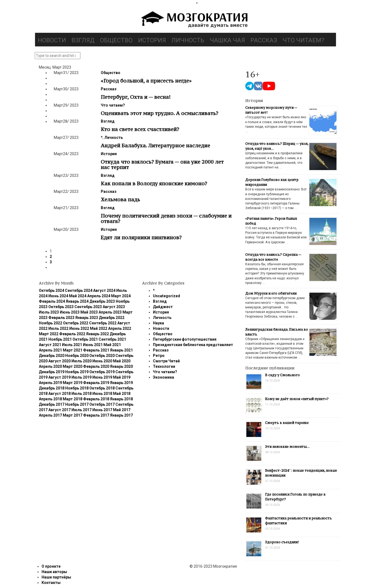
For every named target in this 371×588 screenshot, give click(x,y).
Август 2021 (50, 345)
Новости (52, 40)
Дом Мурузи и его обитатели (271, 293)
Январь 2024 (77, 301)
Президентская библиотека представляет (193, 345)
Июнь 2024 (58, 296)
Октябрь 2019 (102, 372)
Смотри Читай (166, 361)
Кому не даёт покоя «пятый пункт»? (297, 399)
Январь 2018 (121, 399)
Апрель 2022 (119, 328)
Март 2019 (72, 383)
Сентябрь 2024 (78, 290)
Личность (187, 40)
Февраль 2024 (52, 301)
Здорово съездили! (282, 542)
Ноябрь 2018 (77, 388)
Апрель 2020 (50, 366)
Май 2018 (121, 393)
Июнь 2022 (79, 328)
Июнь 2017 (102, 410)
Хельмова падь (120, 199)
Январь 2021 (121, 350)
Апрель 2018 (50, 399)
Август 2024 (104, 290)
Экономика (163, 377)
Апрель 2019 (50, 383)
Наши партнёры (56, 577)
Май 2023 (89, 312)
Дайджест (163, 307)
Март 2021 (72, 350)
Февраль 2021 (96, 350)
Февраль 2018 (96, 399)
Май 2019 (121, 377)
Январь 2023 (86, 317)
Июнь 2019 (102, 377)
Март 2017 (72, 415)
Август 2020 (59, 361)
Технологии (164, 366)
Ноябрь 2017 (77, 404)
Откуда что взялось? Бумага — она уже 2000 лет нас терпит (162, 164)
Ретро (159, 355)
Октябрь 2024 (51, 290)
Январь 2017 (121, 415)
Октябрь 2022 (75, 323)
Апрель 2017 (50, 415)
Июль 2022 (58, 328)
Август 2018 (59, 393)
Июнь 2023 (70, 312)
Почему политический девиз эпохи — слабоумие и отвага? (166, 218)
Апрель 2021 (50, 350)
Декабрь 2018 (51, 388)
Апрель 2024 (98, 296)
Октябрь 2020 (102, 355)
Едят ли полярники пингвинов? (141, 237)
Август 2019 (59, 377)
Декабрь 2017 (51, 404)
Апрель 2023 (110, 312)
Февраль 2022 (72, 334)
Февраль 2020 (96, 366)
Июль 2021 (72, 345)
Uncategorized (166, 296)
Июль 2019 (81, 377)
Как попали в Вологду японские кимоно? (154, 183)
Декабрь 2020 (51, 355)
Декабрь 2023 (102, 301)
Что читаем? (303, 40)
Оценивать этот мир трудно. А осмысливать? (159, 113)
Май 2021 (112, 345)
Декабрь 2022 (111, 317)
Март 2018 (72, 399)
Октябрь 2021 (85, 339)
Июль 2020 (81, 361)
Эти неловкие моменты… (287, 447)
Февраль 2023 (61, 317)
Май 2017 (121, 410)
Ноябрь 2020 (77, 355)
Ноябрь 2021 (60, 339)
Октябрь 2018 (102, 388)
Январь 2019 (121, 383)
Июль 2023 (49, 312)
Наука (158, 323)
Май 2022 (98, 328)
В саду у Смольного (282, 375)
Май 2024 (77, 296)
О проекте (51, 566)
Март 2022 (48, 334)
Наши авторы (54, 572)
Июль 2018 (81, 393)
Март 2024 (121, 296)
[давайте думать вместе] (193, 20)
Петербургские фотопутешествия (184, 339)
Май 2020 (121, 361)
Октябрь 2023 (61, 307)
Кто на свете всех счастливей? (140, 129)
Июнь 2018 (102, 393)
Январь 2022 (97, 334)
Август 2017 (59, 410)
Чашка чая (227, 40)
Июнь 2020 (102, 361)
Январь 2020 (121, 366)
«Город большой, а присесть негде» (146, 80)
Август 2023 (114, 307)
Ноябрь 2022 (50, 323)
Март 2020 (72, 366)
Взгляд (83, 40)
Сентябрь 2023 (88, 307)
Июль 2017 (81, 410)
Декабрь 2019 (51, 372)
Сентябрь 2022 (103, 323)
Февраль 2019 (96, 383)
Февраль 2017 (96, 415)
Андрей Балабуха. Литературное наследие (155, 145)
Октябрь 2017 (102, 404)
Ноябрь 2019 (77, 372)
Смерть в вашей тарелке (287, 423)
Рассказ (263, 40)
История (152, 40)
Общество (116, 40)
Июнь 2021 (93, 345)
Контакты (51, 582)
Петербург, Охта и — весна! (136, 97)
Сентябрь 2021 (112, 339)
